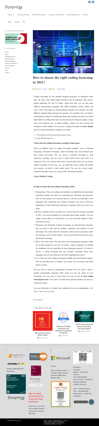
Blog (53, 89)
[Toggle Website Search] (23, 21)
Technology (61, 89)
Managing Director (10, 56)
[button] (91, 402)
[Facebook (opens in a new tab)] (89, 2)
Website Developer (10, 61)
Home (7, 52)
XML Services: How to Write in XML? (43, 334)
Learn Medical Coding (43, 176)
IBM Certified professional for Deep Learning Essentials (36, 397)
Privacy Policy (60, 423)
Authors (7, 72)
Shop (6, 70)
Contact (7, 68)
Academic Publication (11, 63)
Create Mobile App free (44, 138)
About (7, 54)
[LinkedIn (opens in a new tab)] (92, 2)
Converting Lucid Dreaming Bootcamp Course (53, 135)
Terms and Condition (49, 423)
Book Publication (10, 66)
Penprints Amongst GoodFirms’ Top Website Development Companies (63, 329)
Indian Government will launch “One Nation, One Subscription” (84, 326)
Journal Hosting (9, 59)
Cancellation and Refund (50, 424)
